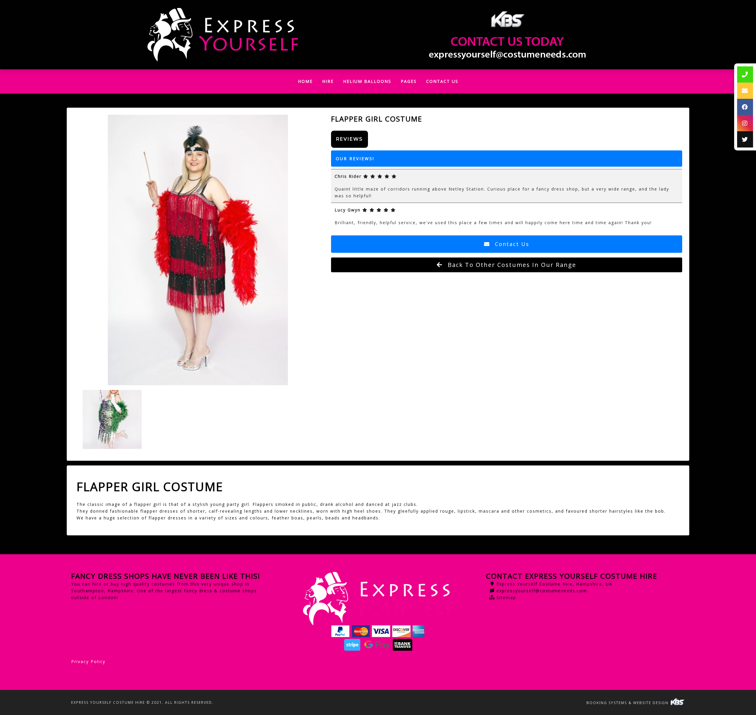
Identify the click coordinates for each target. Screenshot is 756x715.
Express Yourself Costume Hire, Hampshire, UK (554, 584)
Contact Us (442, 81)
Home (307, 82)
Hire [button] (328, 81)
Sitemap (506, 597)
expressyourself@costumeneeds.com (541, 590)
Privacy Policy (88, 661)
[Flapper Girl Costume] (198, 250)
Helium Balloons (367, 81)
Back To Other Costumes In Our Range (511, 265)
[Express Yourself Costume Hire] (222, 34)
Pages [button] (409, 81)
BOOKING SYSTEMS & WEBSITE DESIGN (628, 702)
